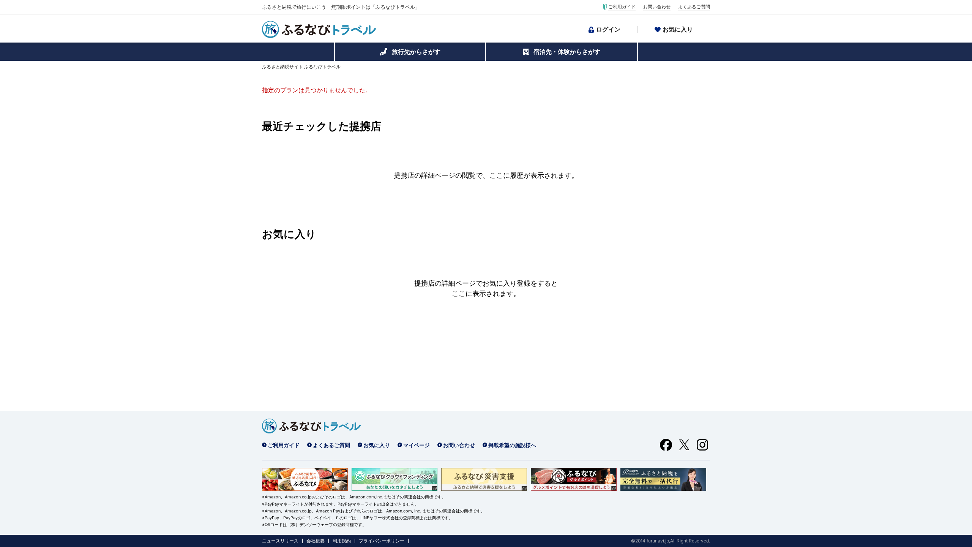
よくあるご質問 (694, 7)
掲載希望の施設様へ (512, 445)
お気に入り (678, 29)
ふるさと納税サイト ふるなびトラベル (301, 67)
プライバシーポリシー (381, 541)
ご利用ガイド (622, 7)
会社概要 (315, 541)
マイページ (416, 445)
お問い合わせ (657, 7)
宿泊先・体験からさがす (566, 51)
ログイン (608, 29)
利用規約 (342, 541)
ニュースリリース (280, 541)
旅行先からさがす (416, 51)
